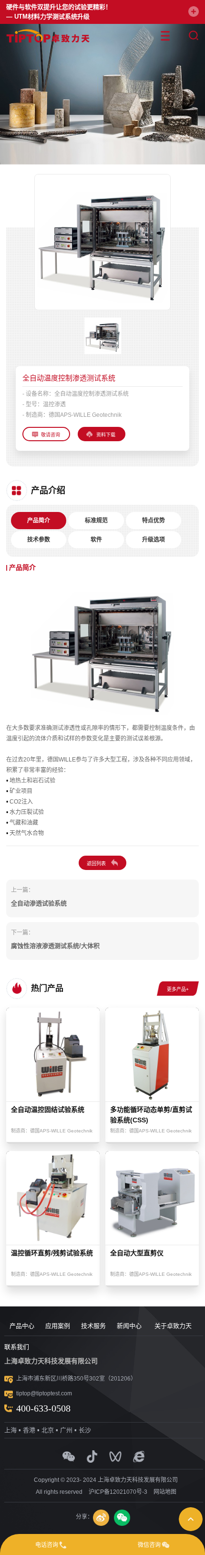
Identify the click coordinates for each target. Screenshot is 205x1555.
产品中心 (22, 1325)
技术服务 (93, 1325)
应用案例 (57, 1325)
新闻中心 (129, 1325)
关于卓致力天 (173, 1325)
